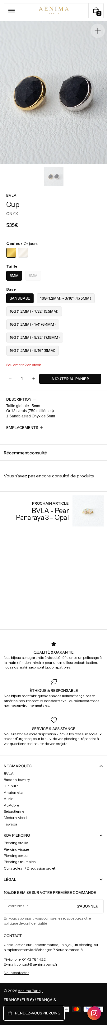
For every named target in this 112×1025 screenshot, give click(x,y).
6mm (35, 277)
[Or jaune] (11, 253)
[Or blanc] (23, 253)
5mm (14, 275)
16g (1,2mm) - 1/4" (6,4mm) (33, 324)
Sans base (20, 298)
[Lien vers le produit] (54, 510)
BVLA (11, 195)
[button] (11, 10)
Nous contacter (16, 972)
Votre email (16, 905)
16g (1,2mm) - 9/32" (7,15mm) (35, 337)
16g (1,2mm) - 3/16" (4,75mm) (65, 298)
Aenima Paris (29, 990)
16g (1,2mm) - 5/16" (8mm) (32, 350)
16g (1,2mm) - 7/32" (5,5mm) (34, 311)
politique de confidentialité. (26, 923)
